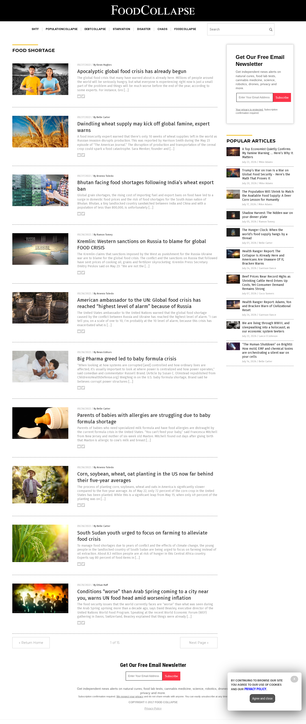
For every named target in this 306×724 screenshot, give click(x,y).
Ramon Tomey (267, 221)
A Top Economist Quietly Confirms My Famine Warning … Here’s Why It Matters (267, 153)
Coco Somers (266, 293)
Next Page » (199, 643)
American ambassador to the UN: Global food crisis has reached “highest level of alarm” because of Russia (139, 303)
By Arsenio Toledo (103, 176)
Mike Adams (266, 162)
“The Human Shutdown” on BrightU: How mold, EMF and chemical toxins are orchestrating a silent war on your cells (267, 351)
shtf (35, 29)
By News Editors (103, 352)
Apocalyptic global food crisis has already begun (131, 71)
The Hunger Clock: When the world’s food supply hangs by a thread (264, 234)
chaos (162, 29)
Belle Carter (265, 242)
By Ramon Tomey (103, 234)
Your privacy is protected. (249, 109)
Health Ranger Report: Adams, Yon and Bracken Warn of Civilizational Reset (266, 306)
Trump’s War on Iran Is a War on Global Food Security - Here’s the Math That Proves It (266, 174)
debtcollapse (95, 29)
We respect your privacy (129, 696)
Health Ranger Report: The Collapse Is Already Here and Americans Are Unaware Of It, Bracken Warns (263, 257)
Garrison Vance (267, 268)
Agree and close (262, 698)
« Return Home (31, 643)
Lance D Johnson (268, 336)
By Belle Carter (101, 117)
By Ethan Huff (100, 585)
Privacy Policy (153, 708)
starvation (121, 29)
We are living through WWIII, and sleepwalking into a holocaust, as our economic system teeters (266, 327)
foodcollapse (185, 29)
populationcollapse (62, 29)
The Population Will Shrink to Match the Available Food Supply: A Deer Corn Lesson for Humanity (268, 196)
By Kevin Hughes (102, 64)
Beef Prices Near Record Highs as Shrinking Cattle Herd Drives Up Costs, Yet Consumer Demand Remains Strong (266, 283)
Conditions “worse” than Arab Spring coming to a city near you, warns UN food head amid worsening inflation (143, 594)
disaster (144, 29)
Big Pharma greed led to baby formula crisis (126, 359)
